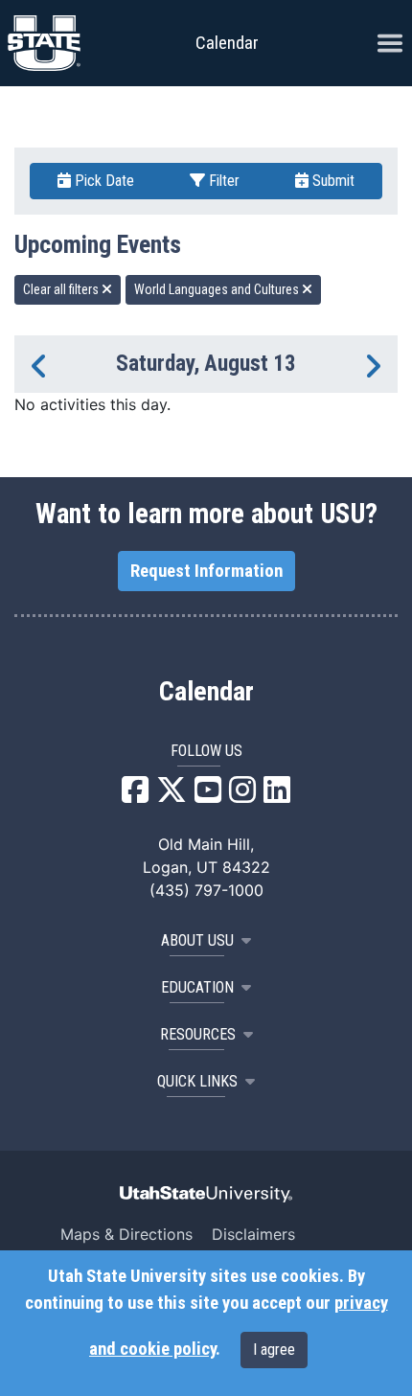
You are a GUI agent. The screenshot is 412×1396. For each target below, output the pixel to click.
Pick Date (102, 181)
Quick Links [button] (197, 1081)
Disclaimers (253, 1234)
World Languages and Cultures (218, 289)
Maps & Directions (126, 1234)
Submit (332, 181)
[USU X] (171, 795)
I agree (274, 1349)
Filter (222, 181)
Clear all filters (62, 289)
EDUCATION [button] (197, 987)
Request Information (206, 571)
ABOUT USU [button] (197, 940)
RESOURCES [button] (198, 1034)
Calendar (206, 691)
